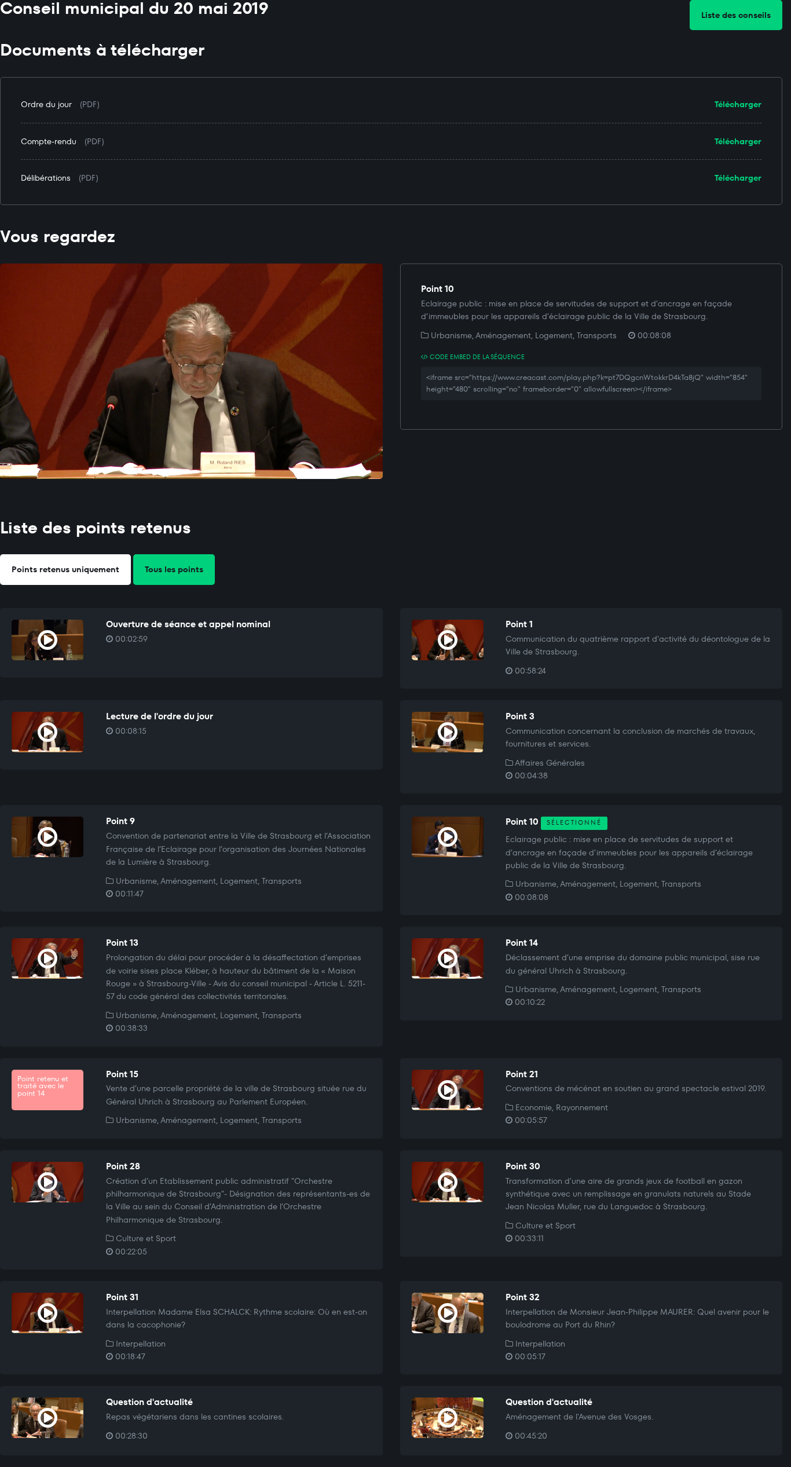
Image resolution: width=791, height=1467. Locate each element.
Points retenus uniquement (65, 569)
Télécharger (738, 104)
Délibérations (46, 178)
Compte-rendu (48, 141)
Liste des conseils (736, 15)
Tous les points (174, 569)
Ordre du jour (46, 104)
